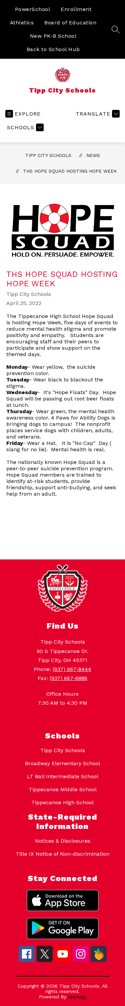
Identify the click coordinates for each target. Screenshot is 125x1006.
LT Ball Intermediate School (62, 776)
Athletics (22, 22)
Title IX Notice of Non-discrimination (62, 854)
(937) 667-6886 (68, 678)
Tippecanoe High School (62, 802)
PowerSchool (32, 9)
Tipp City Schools (48, 155)
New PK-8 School (53, 36)
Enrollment (76, 9)
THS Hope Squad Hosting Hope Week (70, 171)
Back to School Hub (53, 49)
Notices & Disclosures (62, 841)
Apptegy (77, 996)
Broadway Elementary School (62, 763)
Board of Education (70, 22)
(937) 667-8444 (72, 669)
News (93, 155)
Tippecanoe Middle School (63, 789)
